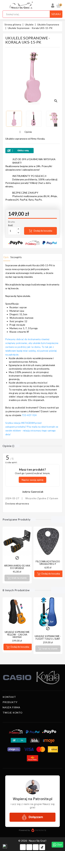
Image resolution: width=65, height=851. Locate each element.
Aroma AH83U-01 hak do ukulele (17, 566)
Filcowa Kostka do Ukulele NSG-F (48, 562)
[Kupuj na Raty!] (32, 150)
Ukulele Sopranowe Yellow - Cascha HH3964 (17, 634)
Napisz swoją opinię (33, 479)
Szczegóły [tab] (16, 257)
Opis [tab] (6, 257)
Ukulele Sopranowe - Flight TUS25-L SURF (48, 637)
